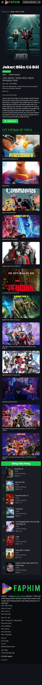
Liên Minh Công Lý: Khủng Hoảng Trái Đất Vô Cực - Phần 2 (19, 429)
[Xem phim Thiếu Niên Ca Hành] (10, 554)
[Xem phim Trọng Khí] (10, 512)
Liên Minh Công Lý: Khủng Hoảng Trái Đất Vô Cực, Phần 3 (19, 347)
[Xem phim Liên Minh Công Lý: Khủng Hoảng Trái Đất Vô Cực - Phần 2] (21, 415)
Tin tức (3, 644)
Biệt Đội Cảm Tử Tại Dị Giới (11, 375)
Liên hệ (3, 638)
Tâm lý (5, 78)
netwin (3, 660)
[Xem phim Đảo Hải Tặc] (10, 486)
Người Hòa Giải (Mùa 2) (10, 159)
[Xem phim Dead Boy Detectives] (21, 389)
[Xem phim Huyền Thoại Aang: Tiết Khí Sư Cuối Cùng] (10, 567)
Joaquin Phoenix (22, 86)
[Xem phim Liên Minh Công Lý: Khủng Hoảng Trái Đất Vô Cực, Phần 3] (21, 333)
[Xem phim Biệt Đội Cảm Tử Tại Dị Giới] (21, 362)
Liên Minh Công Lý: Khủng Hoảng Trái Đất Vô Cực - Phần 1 (19, 458)
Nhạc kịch (11, 78)
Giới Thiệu (4, 650)
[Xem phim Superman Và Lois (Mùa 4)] (21, 253)
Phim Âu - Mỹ (6, 71)
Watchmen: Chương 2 (9, 239)
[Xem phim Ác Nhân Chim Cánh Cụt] (21, 280)
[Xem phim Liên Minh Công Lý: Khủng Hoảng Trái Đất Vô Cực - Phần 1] (21, 444)
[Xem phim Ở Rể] (10, 540)
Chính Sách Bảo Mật (8, 653)
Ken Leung (31, 86)
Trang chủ (5, 12)
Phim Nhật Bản (6, 626)
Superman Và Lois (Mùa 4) (11, 266)
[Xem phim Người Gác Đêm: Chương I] (21, 307)
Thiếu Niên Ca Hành (22, 550)
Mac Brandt (12, 86)
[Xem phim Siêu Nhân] (21, 173)
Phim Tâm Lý (5, 611)
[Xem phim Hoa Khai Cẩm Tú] (10, 499)
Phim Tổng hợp (6, 635)
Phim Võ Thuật (6, 608)
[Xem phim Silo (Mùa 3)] (9, 472)
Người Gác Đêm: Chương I (11, 320)
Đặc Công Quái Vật (9, 212)
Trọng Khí (19, 509)
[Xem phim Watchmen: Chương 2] (21, 226)
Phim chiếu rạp (7, 80)
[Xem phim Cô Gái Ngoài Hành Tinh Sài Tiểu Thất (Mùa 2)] (10, 526)
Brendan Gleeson (15, 88)
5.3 (7, 91)
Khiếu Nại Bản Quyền (8, 647)
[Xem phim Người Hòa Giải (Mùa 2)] (21, 146)
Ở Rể (17, 537)
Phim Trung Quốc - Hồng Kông (11, 620)
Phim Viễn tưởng (6, 606)
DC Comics (13, 95)
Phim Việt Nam (6, 632)
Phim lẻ (15, 80)
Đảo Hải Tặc (20, 482)
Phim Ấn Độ (5, 629)
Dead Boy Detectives (9, 402)
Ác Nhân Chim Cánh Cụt (10, 293)
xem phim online (19, 596)
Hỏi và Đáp (4, 641)
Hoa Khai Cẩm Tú (21, 495)
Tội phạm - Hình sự (21, 78)
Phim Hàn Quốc (6, 623)
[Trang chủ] (12, 2)
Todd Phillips (13, 84)
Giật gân (31, 78)
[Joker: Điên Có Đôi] (21, 39)
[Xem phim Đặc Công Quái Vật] (21, 199)
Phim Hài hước (6, 614)
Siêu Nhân (5, 186)
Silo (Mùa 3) (19, 469)
